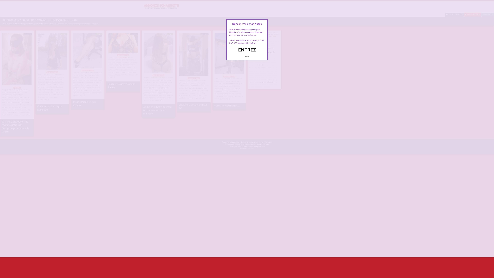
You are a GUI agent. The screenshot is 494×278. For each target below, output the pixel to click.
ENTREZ (247, 50)
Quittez (247, 56)
